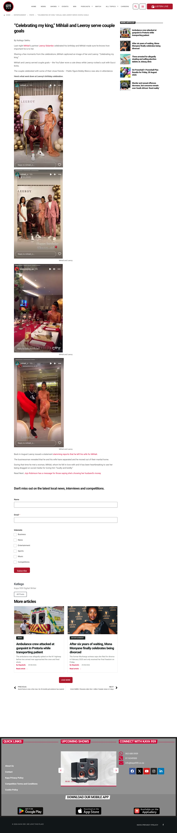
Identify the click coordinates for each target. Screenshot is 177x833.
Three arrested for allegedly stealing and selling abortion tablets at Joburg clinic (144, 59)
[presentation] (61, 770)
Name (16, 499)
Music (20, 556)
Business (22, 534)
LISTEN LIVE (159, 6)
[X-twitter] (139, 771)
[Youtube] (146, 771)
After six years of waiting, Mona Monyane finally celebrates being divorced (92, 648)
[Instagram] (154, 771)
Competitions (24, 562)
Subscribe (22, 571)
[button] (78, 790)
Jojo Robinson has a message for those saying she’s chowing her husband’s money (62, 473)
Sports (21, 551)
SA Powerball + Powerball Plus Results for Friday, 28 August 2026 (145, 72)
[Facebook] (132, 771)
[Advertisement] (66, 712)
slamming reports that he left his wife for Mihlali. (75, 454)
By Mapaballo (21, 665)
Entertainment (24, 545)
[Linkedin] (161, 771)
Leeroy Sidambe (46, 45)
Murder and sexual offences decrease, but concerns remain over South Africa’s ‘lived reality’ (145, 85)
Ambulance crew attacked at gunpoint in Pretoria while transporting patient (35, 648)
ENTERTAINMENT (77, 638)
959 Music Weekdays (76, 778)
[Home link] (8, 6)
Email (17, 515)
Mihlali (27, 45)
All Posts (20, 594)
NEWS (20, 638)
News (20, 540)
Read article (22, 669)
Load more (65, 680)
